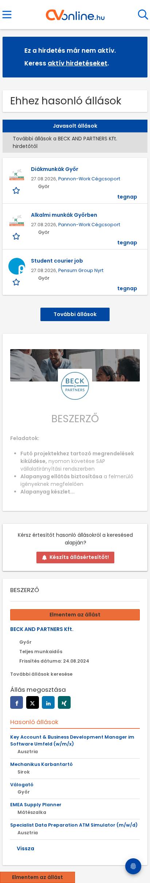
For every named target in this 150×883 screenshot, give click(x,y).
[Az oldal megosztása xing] (64, 702)
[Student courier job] (17, 266)
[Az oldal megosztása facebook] (16, 702)
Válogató (21, 785)
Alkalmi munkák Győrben (64, 215)
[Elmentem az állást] (16, 190)
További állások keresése (41, 674)
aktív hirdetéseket (77, 63)
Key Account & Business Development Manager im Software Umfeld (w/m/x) (72, 740)
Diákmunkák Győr (54, 169)
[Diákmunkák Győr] (17, 174)
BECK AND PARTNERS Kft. (42, 629)
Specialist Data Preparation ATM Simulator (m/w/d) (74, 825)
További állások (75, 314)
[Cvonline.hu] (75, 12)
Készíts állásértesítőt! (79, 557)
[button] (136, 56)
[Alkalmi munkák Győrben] (17, 220)
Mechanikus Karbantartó (41, 764)
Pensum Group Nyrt (80, 270)
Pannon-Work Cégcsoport (89, 179)
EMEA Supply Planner (36, 805)
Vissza (25, 848)
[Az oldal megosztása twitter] (32, 702)
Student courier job (57, 260)
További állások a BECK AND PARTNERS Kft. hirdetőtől (65, 142)
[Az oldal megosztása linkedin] (48, 702)
